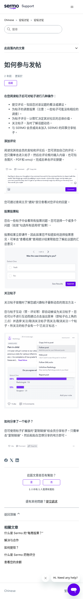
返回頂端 (10, 514)
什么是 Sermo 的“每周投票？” (23, 533)
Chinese (9, 20)
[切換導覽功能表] (72, 7)
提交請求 (52, 501)
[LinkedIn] (17, 460)
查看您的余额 (13, 562)
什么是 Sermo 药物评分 (19, 555)
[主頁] (19, 7)
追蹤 (10, 83)
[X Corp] (11, 460)
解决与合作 (11, 540)
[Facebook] (6, 460)
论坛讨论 (24, 20)
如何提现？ (11, 547)
